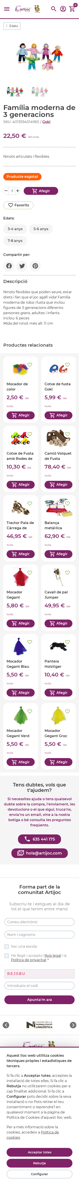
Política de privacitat (29, 960)
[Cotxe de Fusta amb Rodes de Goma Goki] (20, 459)
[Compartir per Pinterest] (35, 266)
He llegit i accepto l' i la (38, 958)
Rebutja (39, 1163)
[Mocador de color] (20, 389)
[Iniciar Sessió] (62, 10)
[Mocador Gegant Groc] (58, 736)
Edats (13, 26)
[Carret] (72, 9)
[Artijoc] (28, 9)
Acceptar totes (39, 1152)
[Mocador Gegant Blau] (20, 667)
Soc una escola (24, 946)
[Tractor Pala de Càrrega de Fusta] (20, 528)
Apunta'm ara (39, 1000)
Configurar (39, 1174)
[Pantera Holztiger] (58, 667)
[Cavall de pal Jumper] (58, 598)
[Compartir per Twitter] (21, 266)
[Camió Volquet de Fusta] (58, 459)
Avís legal (53, 956)
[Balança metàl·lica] (58, 528)
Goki (46, 122)
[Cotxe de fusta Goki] (58, 389)
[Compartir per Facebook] (8, 266)
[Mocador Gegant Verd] (20, 736)
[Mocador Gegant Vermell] (20, 598)
